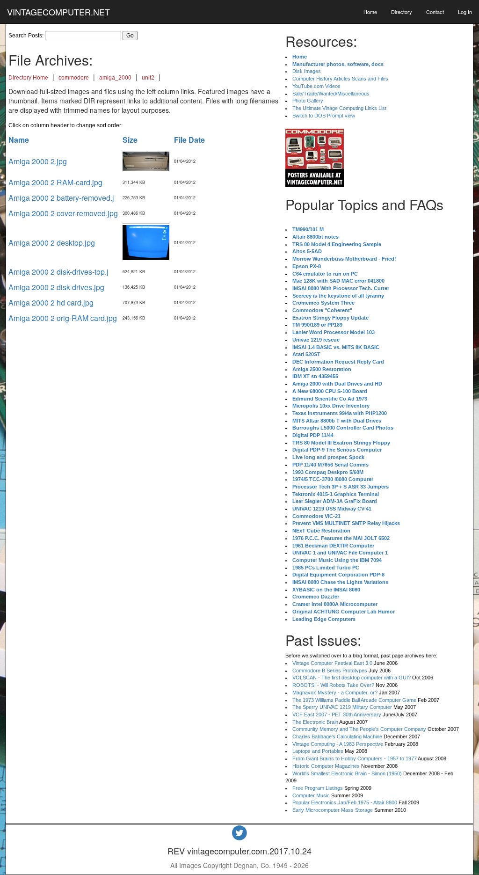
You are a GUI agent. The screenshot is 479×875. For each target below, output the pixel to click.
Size (130, 139)
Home (370, 11)
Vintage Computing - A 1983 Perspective (337, 744)
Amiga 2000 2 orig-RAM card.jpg (62, 318)
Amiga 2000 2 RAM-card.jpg (55, 182)
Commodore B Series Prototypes (329, 670)
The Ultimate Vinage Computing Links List (339, 108)
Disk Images (306, 71)
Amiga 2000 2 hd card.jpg (51, 302)
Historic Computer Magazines (326, 766)
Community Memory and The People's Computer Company (359, 729)
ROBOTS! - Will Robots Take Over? (333, 685)
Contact (435, 11)
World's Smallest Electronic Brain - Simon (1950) (347, 773)
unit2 (148, 77)
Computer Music (311, 795)
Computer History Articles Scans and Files (340, 78)
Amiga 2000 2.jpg (37, 161)
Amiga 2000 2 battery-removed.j (61, 197)
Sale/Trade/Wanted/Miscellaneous (331, 93)
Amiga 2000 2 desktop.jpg (51, 242)
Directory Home (28, 77)
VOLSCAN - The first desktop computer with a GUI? (351, 677)
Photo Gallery (307, 100)
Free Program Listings (317, 788)
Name (18, 139)
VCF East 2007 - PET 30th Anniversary (336, 714)
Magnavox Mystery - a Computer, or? (334, 692)
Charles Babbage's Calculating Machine (337, 736)
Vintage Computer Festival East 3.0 (332, 663)
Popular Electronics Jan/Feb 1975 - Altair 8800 (344, 802)
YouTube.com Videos (316, 86)
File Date (189, 139)
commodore (73, 77)
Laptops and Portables (317, 751)
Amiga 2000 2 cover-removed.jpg (63, 213)
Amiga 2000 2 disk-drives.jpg (56, 287)
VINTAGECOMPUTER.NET (58, 12)
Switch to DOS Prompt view (323, 115)
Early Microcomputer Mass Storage (332, 810)
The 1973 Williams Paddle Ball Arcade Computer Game (354, 700)
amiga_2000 (115, 77)
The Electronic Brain (315, 722)
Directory (401, 11)
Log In (465, 11)
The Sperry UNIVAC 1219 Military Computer (342, 707)
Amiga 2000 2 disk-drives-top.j (58, 271)
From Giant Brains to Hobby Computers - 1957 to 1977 (354, 758)
